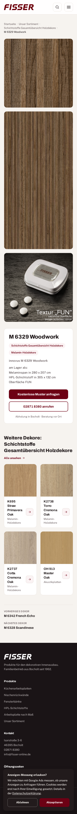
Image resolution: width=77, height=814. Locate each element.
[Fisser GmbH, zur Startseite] (19, 7)
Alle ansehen (12, 458)
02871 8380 (12, 749)
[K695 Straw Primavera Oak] (20, 496)
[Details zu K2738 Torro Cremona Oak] (66, 512)
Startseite (10, 24)
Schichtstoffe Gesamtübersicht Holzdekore (30, 27)
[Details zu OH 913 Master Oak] (66, 575)
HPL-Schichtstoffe (16, 708)
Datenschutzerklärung (26, 793)
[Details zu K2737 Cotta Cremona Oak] (29, 579)
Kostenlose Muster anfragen (39, 394)
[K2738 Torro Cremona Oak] (56, 496)
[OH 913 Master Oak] (56, 563)
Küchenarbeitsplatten (17, 688)
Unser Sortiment (28, 24)
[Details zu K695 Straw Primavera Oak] (29, 512)
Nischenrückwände (16, 695)
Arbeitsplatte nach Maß (18, 714)
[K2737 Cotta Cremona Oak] (20, 563)
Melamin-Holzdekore (23, 352)
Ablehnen (22, 802)
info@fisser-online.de (17, 754)
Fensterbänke (13, 701)
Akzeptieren (54, 802)
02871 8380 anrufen (38, 406)
